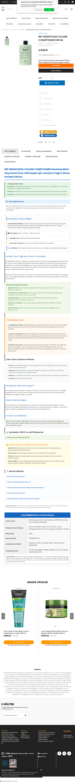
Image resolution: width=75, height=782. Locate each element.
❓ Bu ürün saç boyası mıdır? (15, 476)
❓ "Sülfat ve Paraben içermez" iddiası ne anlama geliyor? (25, 487)
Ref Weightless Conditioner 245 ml (43, 679)
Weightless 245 (17, 694)
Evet (49, 9)
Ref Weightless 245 (12, 681)
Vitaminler (51, 24)
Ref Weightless (18, 673)
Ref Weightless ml (39, 681)
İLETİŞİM (14, 2)
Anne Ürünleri (26, 18)
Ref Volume (49, 681)
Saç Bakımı (39, 24)
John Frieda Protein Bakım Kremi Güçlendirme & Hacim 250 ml (16, 632)
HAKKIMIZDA (4, 2)
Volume (46, 694)
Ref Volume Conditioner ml (49, 683)
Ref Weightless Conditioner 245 (21, 679)
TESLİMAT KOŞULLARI (32, 156)
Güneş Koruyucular (24, 24)
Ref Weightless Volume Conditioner (50, 673)
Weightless (34, 687)
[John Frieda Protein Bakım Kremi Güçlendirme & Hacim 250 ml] (19, 608)
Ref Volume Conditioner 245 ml (30, 683)
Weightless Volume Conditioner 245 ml (42, 688)
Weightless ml (39, 694)
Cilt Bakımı (9, 24)
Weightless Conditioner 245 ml (42, 692)
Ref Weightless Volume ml (52, 677)
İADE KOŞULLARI (51, 156)
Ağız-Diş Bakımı (11, 18)
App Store (43, 756)
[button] (55, 626)
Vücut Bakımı (64, 24)
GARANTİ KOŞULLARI (11, 156)
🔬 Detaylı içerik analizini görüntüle (17, 437)
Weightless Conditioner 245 (23, 692)
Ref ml (28, 687)
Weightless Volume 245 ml (39, 690)
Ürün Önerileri (62, 151)
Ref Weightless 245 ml (26, 681)
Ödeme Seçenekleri (43, 151)
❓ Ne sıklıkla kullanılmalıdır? (15, 493)
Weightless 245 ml (28, 694)
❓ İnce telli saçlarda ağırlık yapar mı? (18, 482)
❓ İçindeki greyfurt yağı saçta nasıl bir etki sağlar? (23, 498)
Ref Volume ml (22, 685)
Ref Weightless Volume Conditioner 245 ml (34, 675)
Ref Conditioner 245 (44, 685)
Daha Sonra (38, 9)
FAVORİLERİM (66, 9)
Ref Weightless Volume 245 (15, 677)
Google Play (44, 753)
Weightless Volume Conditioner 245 (18, 688)
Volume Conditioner (56, 694)
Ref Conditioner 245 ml (58, 685)
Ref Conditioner (32, 685)
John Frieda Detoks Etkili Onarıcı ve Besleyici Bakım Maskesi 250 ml (54, 632)
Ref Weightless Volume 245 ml (34, 677)
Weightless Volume (44, 687)
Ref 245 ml (22, 687)
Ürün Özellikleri (10, 151)
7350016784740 (8, 673)
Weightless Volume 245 (22, 690)
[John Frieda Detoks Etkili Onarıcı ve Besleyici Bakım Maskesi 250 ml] (56, 608)
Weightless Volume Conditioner (61, 687)
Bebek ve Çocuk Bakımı (61, 18)
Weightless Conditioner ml (60, 692)
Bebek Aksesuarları (41, 18)
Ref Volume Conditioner (60, 681)
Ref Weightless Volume (31, 673)
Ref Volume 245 (63, 683)
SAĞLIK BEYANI (9, 162)
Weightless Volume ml (55, 690)
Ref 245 (15, 687)
